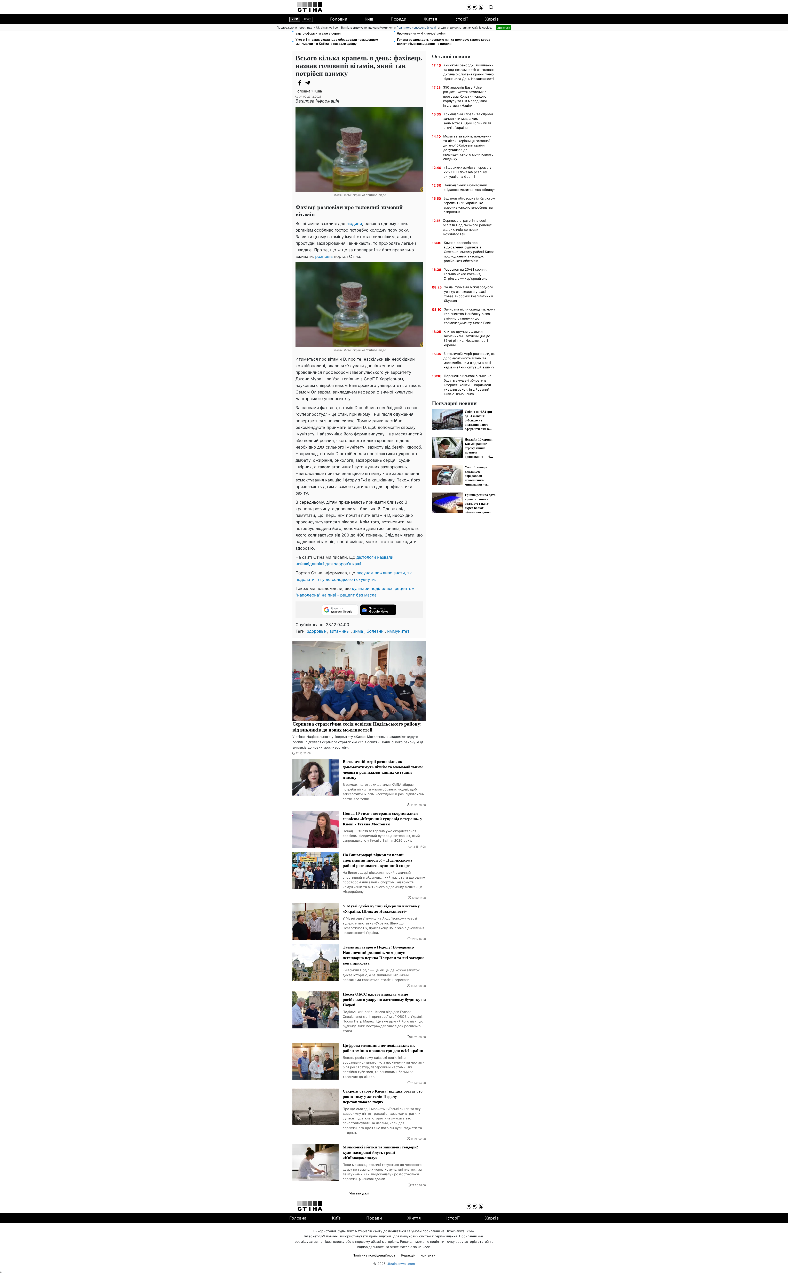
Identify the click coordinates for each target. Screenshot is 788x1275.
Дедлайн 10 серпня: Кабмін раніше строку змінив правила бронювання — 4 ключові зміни (442, 31)
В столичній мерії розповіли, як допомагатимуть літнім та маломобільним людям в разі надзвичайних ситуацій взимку (469, 360)
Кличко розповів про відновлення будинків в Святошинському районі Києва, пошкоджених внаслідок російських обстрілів (469, 252)
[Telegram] (308, 83)
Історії (461, 19)
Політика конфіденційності (374, 1255)
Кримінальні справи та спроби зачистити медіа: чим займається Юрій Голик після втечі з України (468, 121)
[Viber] (316, 83)
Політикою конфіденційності (416, 27)
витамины (339, 631)
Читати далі (359, 1193)
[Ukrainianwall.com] (309, 7)
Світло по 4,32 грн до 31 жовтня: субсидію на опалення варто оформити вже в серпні (338, 31)
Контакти (427, 1255)
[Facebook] (300, 83)
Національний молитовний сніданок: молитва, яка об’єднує (470, 187)
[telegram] (468, 7)
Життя (430, 19)
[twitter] (474, 7)
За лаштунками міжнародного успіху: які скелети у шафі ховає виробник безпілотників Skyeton (468, 294)
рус (307, 19)
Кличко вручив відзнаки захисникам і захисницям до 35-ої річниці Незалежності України (466, 338)
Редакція (408, 1255)
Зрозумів (503, 27)
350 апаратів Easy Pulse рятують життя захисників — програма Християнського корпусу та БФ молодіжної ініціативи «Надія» (467, 96)
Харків (492, 19)
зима (358, 631)
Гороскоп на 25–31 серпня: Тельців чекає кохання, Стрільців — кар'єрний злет (466, 273)
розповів (323, 256)
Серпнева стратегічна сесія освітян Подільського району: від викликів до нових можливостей (467, 227)
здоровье (316, 631)
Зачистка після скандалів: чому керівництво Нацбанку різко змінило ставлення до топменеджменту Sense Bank (469, 316)
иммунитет (398, 631)
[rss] (480, 7)
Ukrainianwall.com (401, 1264)
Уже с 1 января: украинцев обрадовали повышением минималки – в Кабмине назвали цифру (337, 42)
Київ (369, 19)
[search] (491, 7)
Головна (338, 19)
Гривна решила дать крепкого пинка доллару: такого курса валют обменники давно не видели (443, 42)
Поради (398, 19)
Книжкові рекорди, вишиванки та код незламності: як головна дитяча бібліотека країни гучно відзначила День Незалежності (469, 72)
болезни (375, 631)
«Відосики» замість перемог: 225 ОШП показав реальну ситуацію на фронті (467, 172)
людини (354, 223)
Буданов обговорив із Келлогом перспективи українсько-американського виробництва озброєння (469, 205)
